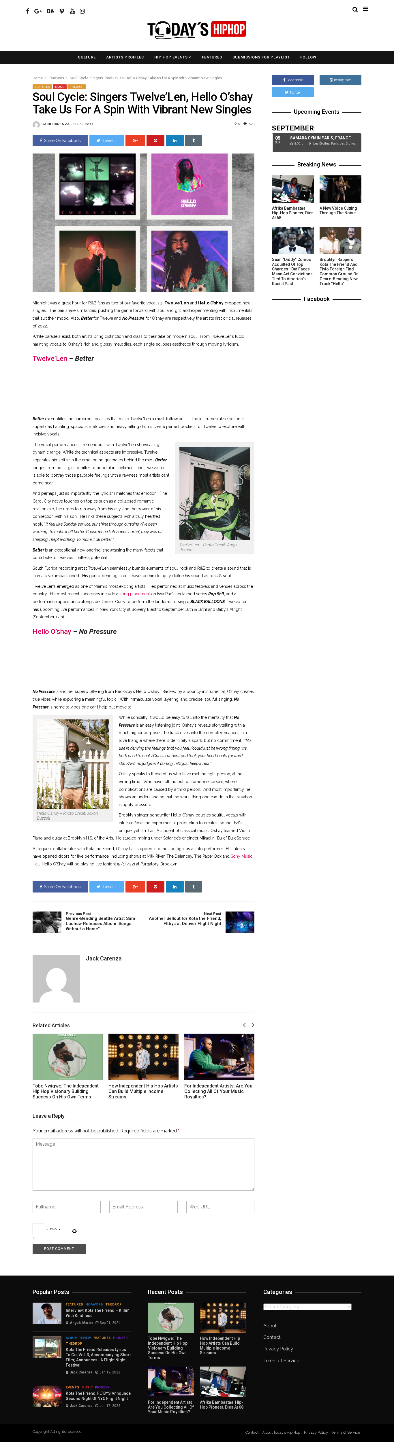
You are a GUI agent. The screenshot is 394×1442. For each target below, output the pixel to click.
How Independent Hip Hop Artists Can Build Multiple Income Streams (143, 1091)
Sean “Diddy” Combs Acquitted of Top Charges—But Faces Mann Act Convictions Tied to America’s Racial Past (292, 271)
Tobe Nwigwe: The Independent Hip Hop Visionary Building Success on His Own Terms (66, 1091)
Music (59, 86)
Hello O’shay (52, 632)
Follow (308, 57)
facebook (294, 80)
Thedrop (76, 86)
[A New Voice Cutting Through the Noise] (340, 189)
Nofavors (94, 1304)
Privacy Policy (278, 1349)
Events (72, 1387)
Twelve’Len (50, 359)
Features (212, 57)
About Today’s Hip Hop (281, 1432)
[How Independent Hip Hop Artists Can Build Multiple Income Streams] (143, 1057)
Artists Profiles (125, 57)
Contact (272, 1337)
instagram (343, 80)
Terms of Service (281, 1360)
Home (38, 78)
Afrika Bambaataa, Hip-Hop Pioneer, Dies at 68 (293, 213)
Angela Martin (81, 1323)
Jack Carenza (56, 124)
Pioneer (120, 1338)
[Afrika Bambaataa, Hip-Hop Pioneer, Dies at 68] (293, 189)
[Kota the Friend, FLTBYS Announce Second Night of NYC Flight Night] (47, 1396)
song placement (134, 594)
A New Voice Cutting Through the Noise (338, 210)
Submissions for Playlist (261, 57)
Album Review (78, 1338)
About (270, 1326)
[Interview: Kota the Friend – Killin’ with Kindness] (47, 1313)
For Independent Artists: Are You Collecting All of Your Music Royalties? (218, 1091)
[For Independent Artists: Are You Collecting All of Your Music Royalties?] (219, 1057)
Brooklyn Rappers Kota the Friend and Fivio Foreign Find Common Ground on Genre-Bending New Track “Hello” (339, 271)
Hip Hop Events (171, 57)
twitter (295, 92)
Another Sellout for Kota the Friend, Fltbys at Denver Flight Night (185, 919)
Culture (87, 57)
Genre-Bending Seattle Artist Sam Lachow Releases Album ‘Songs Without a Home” (100, 922)
